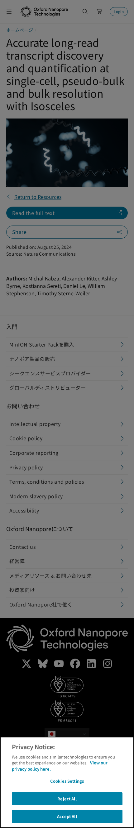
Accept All (67, 816)
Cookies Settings (67, 781)
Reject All (66, 799)
